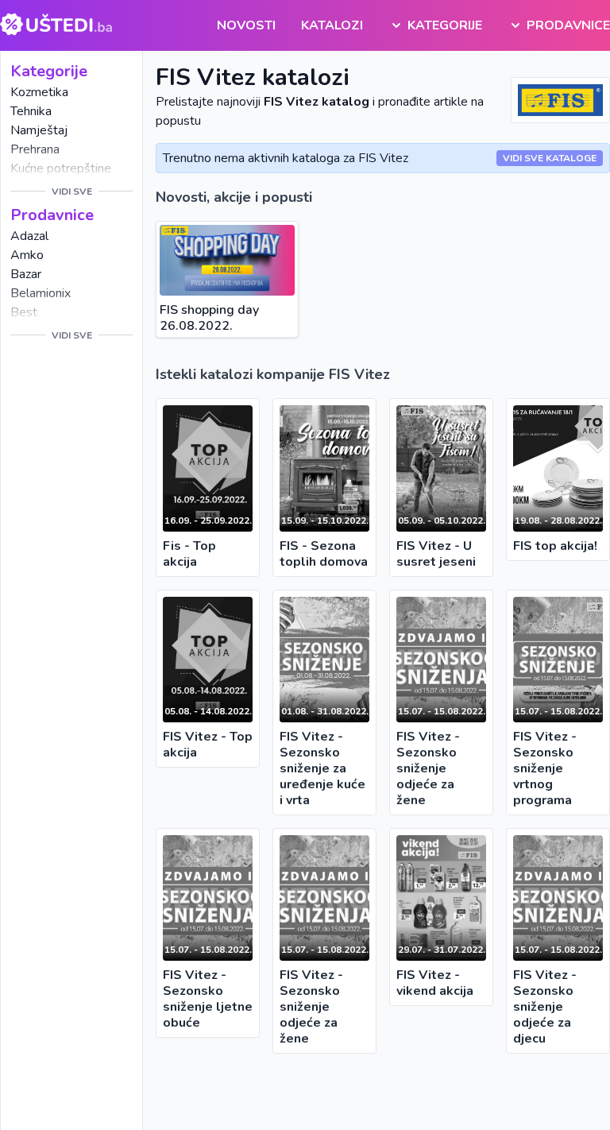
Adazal (29, 236)
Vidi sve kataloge (549, 158)
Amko (27, 255)
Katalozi (332, 25)
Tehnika (31, 111)
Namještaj (39, 130)
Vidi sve (72, 191)
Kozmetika (39, 92)
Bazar (25, 274)
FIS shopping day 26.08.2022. (209, 318)
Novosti (246, 25)
